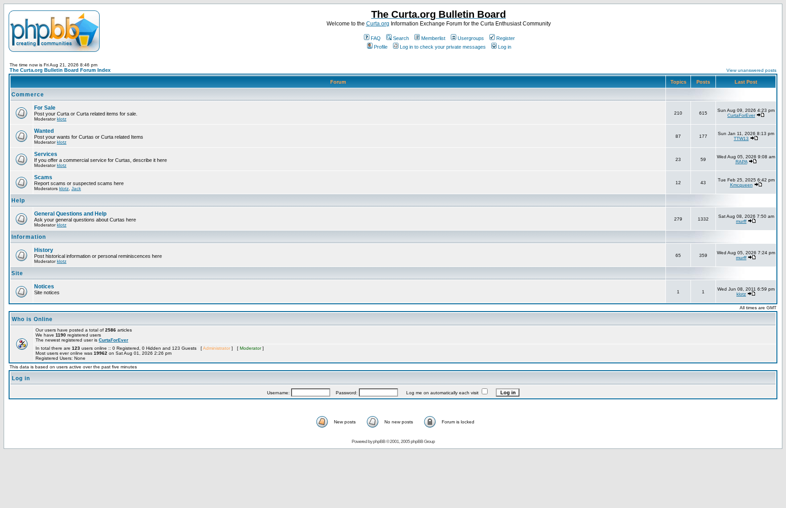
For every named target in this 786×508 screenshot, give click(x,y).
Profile (381, 47)
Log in (504, 47)
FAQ (376, 38)
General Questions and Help (70, 214)
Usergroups (471, 38)
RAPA (741, 161)
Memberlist (433, 38)
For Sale (44, 108)
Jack (76, 188)
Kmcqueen (741, 184)
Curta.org (377, 23)
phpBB (379, 441)
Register (505, 38)
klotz (61, 118)
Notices (44, 286)
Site (17, 273)
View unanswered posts (751, 70)
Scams (43, 177)
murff (741, 221)
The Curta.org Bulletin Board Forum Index (60, 70)
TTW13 (741, 138)
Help (18, 200)
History (43, 250)
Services (45, 154)
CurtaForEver (741, 115)
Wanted (44, 131)
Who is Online (32, 319)
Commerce (27, 94)
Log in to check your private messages (443, 47)
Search (401, 38)
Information (28, 237)
